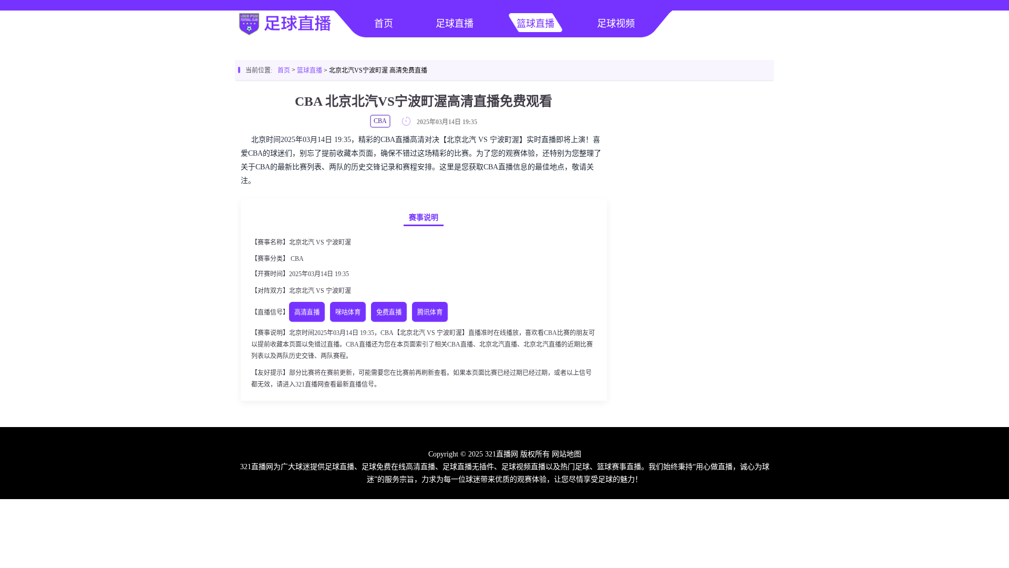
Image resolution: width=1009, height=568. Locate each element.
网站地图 (566, 454)
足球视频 (616, 23)
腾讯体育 (430, 312)
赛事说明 (423, 217)
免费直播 (389, 312)
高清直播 (307, 312)
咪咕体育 (348, 312)
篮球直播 (535, 23)
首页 (383, 23)
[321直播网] (283, 34)
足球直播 (454, 23)
